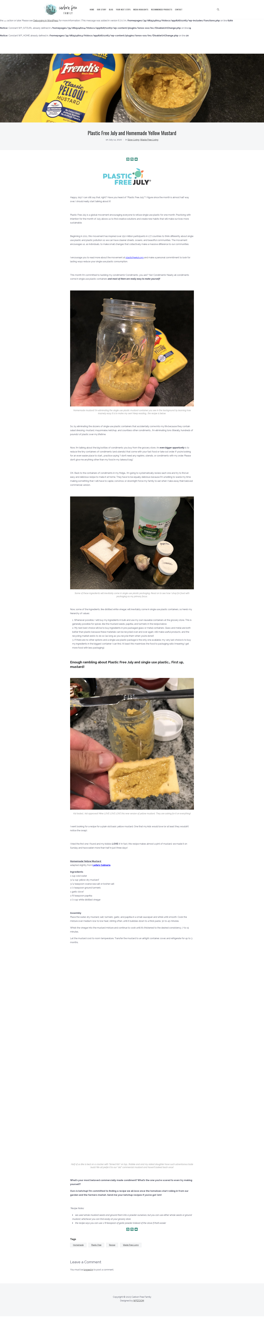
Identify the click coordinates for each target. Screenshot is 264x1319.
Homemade (78, 1245)
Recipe (112, 1245)
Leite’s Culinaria (101, 865)
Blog (111, 9)
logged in (88, 1269)
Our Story (101, 9)
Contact (178, 9)
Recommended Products (161, 9)
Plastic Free (96, 1245)
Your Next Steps (123, 9)
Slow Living (133, 139)
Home (92, 9)
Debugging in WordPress (45, 20)
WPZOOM (138, 1300)
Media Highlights (140, 9)
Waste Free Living (149, 139)
